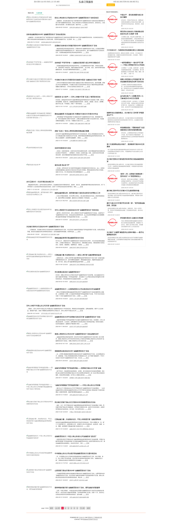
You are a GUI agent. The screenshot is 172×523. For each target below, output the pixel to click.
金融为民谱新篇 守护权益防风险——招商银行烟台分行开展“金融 (78, 368)
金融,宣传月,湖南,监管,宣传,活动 (78, 247)
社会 (41, 1)
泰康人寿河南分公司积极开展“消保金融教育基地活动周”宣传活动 (132, 80)
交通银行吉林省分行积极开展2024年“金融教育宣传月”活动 (76, 45)
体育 (114, 1)
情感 (48, 1)
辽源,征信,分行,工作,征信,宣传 (49, 189)
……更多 (85, 24)
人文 (51, 1)
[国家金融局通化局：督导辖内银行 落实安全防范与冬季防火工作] (39, 193)
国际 (38, 1)
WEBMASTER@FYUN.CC (90, 519)
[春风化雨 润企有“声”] (33, 164)
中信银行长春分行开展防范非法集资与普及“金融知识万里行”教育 (78, 80)
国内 (35, 1)
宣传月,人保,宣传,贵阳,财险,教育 (78, 298)
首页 (51, 508)
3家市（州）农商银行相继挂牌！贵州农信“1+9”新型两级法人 (132, 175)
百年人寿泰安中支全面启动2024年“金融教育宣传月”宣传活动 (77, 210)
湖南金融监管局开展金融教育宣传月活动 (69, 238)
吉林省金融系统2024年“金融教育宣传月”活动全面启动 (45, 34)
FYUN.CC (81, 517)
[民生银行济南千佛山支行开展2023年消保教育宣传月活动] (39, 402)
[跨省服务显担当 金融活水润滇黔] (112, 222)
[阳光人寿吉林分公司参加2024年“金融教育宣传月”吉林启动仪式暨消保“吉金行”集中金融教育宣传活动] (39, 19)
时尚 (45, 1)
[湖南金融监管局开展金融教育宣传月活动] (39, 238)
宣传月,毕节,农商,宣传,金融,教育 (78, 326)
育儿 (137, 1)
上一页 (57, 508)
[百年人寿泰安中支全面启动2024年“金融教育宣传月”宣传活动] (39, 210)
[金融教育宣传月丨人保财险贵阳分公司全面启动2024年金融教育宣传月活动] (39, 289)
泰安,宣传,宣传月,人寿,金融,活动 (78, 219)
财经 (121, 1)
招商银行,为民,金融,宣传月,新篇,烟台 (79, 378)
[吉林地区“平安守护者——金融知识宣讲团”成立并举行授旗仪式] (39, 63)
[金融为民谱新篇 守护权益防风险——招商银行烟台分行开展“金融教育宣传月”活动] (39, 369)
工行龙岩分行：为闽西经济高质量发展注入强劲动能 (125, 50)
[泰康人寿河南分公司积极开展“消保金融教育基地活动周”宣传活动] (112, 84)
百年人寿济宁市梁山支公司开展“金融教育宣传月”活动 (45, 305)
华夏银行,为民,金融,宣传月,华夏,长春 (79, 123)
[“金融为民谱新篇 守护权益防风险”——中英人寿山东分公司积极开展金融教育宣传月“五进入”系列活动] (39, 386)
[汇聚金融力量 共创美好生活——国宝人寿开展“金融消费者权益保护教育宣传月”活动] (39, 256)
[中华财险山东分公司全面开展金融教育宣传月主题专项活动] (39, 454)
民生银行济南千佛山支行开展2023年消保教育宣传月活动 (75, 402)
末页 (88, 508)
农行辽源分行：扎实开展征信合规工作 (40, 181)
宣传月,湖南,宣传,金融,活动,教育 (78, 360)
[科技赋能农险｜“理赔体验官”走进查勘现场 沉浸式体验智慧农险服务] (112, 132)
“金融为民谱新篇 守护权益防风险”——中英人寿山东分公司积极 (77, 385)
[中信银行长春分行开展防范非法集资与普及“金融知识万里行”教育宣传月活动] (39, 80)
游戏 (131, 1)
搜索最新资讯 (111, 5)
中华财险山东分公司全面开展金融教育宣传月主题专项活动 (76, 453)
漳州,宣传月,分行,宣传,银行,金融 (50, 234)
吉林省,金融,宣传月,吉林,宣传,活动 (50, 42)
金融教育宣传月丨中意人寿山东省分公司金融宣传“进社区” (76, 436)
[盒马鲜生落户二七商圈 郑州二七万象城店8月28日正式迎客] (112, 100)
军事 (124, 1)
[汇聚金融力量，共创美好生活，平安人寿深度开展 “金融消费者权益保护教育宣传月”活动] (39, 421)
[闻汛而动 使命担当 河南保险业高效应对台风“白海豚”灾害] (112, 36)
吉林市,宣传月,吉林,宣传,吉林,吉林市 (79, 157)
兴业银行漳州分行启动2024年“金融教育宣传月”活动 (45, 226)
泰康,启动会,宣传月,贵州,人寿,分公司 (79, 343)
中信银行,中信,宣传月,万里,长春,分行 (79, 89)
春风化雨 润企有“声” (62, 165)
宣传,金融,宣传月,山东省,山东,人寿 (79, 446)
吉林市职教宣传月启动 (63, 148)
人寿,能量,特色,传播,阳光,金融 (77, 140)
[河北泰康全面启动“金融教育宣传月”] (38, 271)
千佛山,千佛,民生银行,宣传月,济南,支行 (80, 412)
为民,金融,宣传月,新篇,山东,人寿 (78, 395)
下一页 (82, 508)
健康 (58, 1)
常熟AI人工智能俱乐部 (95, 517)
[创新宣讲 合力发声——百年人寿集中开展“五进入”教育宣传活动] (39, 97)
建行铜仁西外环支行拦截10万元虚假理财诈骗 (123, 190)
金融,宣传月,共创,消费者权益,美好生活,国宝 (81, 264)
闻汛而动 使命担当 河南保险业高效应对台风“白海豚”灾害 (132, 32)
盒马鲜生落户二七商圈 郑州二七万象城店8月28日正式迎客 (131, 97)
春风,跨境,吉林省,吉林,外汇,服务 (78, 175)
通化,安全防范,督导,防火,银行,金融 (79, 200)
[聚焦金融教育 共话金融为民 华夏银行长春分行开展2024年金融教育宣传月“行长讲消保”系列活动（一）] (39, 115)
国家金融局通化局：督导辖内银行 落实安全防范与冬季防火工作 (77, 193)
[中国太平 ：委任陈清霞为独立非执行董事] (112, 19)
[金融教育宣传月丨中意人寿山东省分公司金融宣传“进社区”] (39, 437)
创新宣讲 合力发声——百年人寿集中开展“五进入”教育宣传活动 (77, 97)
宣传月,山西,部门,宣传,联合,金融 (78, 480)
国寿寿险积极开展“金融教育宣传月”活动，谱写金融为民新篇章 (77, 487)
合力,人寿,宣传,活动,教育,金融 (77, 106)
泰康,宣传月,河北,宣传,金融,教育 (78, 281)
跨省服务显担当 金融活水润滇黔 (131, 218)
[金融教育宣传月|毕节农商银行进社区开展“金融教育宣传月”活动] (39, 317)
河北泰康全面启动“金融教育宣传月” (68, 272)
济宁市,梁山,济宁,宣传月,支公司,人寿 (51, 313)
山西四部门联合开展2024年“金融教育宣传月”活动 (73, 470)
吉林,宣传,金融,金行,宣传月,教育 (78, 27)
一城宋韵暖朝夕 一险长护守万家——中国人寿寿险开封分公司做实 (132, 63)
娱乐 (118, 1)
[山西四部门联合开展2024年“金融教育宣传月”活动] (39, 471)
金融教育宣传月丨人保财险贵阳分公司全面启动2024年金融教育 (77, 289)
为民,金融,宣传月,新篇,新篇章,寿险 (79, 497)
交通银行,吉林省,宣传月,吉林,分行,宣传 (80, 55)
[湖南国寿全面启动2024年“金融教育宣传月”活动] (39, 351)
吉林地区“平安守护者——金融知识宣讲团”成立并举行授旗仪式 (77, 62)
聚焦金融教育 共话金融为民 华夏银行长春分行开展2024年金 (76, 114)
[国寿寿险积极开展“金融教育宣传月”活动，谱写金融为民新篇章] (39, 488)
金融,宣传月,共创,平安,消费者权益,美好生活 (81, 429)
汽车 (54, 1)
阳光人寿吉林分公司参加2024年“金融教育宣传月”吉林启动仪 (77, 18)
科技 (127, 1)
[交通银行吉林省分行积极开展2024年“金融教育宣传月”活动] (39, 46)
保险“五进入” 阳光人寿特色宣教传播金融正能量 (72, 131)
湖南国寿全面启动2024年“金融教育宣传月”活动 (72, 351)
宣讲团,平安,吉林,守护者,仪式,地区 (79, 72)
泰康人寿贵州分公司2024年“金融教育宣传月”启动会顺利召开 (77, 334)
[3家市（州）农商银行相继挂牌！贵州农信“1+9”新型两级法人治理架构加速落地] (112, 178)
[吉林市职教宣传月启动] (34, 147)
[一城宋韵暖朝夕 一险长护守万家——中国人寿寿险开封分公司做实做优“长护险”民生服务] (112, 67)
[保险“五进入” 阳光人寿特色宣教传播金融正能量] (39, 131)
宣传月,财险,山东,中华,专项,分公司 (79, 463)
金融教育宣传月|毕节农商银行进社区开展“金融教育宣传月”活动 (77, 317)
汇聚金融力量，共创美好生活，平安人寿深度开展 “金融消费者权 (78, 419)
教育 (134, 1)
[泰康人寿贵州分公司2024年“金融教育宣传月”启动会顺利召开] (39, 334)
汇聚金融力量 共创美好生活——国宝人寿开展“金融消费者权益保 (78, 255)
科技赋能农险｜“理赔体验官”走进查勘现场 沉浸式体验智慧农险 (132, 128)
